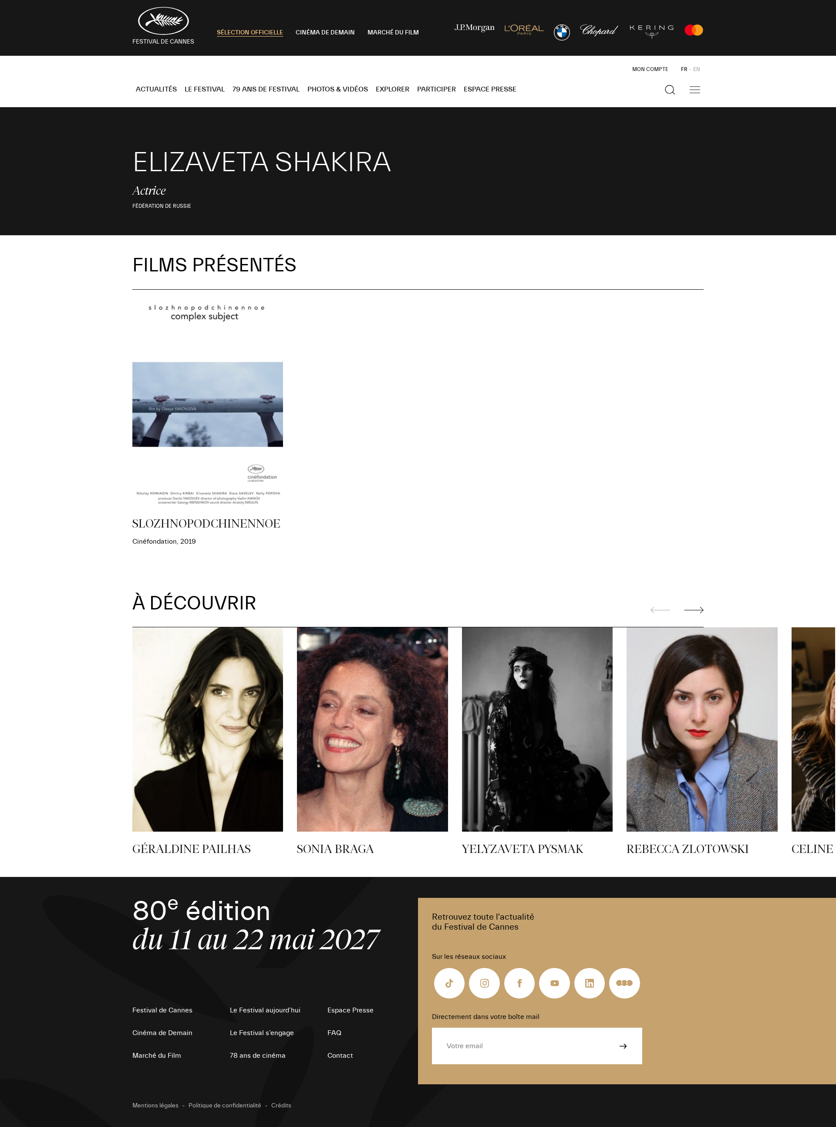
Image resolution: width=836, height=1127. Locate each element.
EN (696, 69)
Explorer (392, 89)
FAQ (334, 1033)
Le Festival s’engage (262, 1033)
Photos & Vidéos (337, 89)
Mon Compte (650, 69)
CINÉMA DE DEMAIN (325, 32)
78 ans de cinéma (258, 1055)
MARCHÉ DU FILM (393, 32)
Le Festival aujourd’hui (265, 1010)
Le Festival (205, 89)
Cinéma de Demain (162, 1033)
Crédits (281, 1105)
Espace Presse (490, 89)
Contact (340, 1055)
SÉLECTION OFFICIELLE (250, 32)
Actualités (156, 89)
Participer (436, 89)
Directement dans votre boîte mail (485, 1017)
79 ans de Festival (266, 89)
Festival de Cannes (162, 1010)
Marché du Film (156, 1055)
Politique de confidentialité (225, 1105)
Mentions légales (155, 1105)
